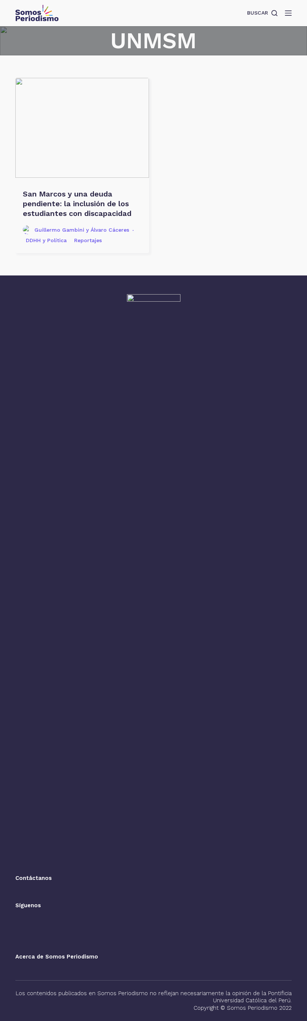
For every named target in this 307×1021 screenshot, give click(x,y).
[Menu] (288, 13)
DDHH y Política (46, 240)
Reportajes (88, 240)
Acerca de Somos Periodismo (56, 956)
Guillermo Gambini (59, 230)
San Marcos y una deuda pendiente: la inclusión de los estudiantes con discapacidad (77, 203)
